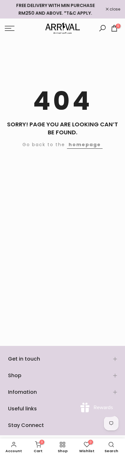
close (114, 9)
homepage (85, 144)
